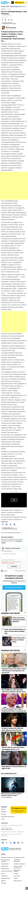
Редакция (3, 811)
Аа (12, 2)
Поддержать (20, 2)
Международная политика (5, 860)
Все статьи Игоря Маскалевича (10, 532)
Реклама (3, 814)
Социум (16, 871)
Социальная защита (19, 857)
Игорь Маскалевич (11, 27)
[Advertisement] (14, 186)
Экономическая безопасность (18, 867)
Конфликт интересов (19, 864)
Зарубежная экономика (17, 860)
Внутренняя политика (7, 857)
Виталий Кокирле (7, 797)
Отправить (14, 566)
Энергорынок (4, 866)
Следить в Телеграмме (15, 587)
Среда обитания (5, 878)
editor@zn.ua (4, 835)
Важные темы (5, 6)
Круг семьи (17, 876)
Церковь (3, 880)
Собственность (18, 880)
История (16, 873)
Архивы (3, 809)
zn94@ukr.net (20, 831)
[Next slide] (25, 7)
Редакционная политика (7, 816)
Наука (2, 873)
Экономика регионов (6, 871)
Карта (2, 819)
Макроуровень (5, 864)
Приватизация (5, 868)
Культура (3, 883)
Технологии (4, 876)
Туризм (16, 878)
